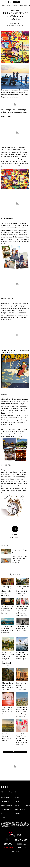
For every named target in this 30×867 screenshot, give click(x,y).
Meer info (12, 826)
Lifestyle (15, 574)
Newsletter (24, 2)
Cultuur (15, 5)
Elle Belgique (5, 801)
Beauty (9, 5)
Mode (3, 5)
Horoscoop (23, 5)
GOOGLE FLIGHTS (7, 299)
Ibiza (2, 434)
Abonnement (5, 797)
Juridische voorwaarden (22, 805)
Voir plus (15, 752)
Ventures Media (6, 809)
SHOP (16, 2)
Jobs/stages (18, 797)
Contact (17, 801)
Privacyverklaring (20, 809)
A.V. (2, 813)
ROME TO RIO (6, 117)
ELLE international (7, 805)
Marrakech (19, 431)
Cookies (17, 813)
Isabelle (16, 23)
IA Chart (3, 817)
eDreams (12, 352)
